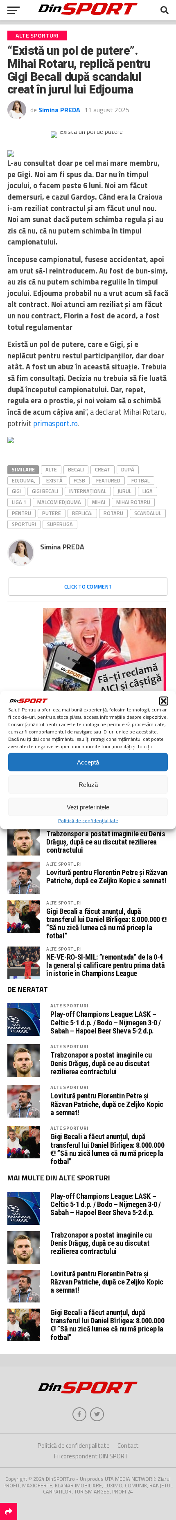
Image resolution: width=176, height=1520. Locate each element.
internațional (87, 491)
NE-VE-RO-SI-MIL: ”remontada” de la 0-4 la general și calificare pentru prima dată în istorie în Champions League (105, 965)
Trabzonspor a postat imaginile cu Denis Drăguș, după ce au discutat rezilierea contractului (105, 841)
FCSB (79, 480)
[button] (164, 701)
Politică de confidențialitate (88, 820)
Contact (128, 1445)
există (54, 480)
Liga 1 (19, 502)
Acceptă (88, 761)
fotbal (140, 480)
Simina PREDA (59, 110)
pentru (21, 513)
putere (51, 513)
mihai (98, 502)
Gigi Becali (45, 491)
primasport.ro (55, 423)
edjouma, (23, 480)
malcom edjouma (59, 502)
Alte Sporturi (69, 1005)
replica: (82, 513)
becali (76, 469)
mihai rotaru (133, 502)
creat (102, 469)
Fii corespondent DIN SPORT (91, 1456)
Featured (108, 480)
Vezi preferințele (88, 806)
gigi (16, 491)
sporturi (24, 524)
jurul (124, 491)
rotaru (113, 513)
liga (147, 491)
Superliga (60, 524)
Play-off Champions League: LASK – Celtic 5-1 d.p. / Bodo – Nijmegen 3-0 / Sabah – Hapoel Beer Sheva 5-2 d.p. (105, 1022)
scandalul (147, 513)
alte (51, 469)
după (127, 469)
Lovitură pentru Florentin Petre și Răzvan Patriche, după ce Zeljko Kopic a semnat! (106, 876)
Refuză (88, 784)
